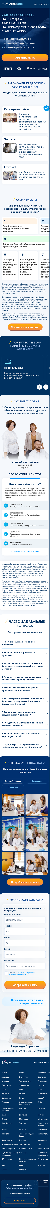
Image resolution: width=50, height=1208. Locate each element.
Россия (41, 1085)
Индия (4, 1073)
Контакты (23, 1170)
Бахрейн (41, 1098)
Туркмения (42, 1081)
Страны (22, 1140)
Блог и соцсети (8, 1148)
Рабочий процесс (13, 781)
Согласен (21, 973)
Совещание (13, 787)
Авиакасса (42, 1140)
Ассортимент (43, 1148)
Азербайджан (44, 1073)
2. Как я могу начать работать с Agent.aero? (18, 654)
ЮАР (4, 1089)
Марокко (23, 1108)
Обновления (7, 1159)
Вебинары (23, 1153)
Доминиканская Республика (26, 1103)
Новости (41, 1165)
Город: (7, 949)
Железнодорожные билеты (27, 1160)
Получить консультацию (25, 327)
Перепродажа (25, 1148)
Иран (40, 1089)
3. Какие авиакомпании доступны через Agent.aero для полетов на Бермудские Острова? (22, 666)
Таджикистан (25, 1081)
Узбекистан (24, 1085)
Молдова (5, 1081)
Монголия (23, 1119)
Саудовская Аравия (43, 1124)
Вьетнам (23, 1115)
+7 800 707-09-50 (41, 4)
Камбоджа (6, 1085)
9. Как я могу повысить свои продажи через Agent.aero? (21, 735)
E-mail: (7, 937)
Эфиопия (5, 1094)
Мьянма (22, 1129)
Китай (21, 1073)
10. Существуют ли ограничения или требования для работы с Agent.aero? (22, 746)
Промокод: (9, 960)
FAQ (21, 1165)
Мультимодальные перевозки (10, 1154)
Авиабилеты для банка (26, 1135)
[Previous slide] (39, 387)
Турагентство (25, 1144)
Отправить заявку (25, 57)
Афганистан (43, 1119)
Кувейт (4, 1119)
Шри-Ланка (7, 1123)
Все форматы (7, 1140)
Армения (5, 1077)
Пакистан (6, 1134)
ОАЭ (21, 1089)
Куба (40, 1102)
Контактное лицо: (12, 914)
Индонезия (42, 1094)
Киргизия (42, 1077)
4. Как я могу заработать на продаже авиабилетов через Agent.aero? (21, 678)
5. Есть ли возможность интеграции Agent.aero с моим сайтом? (20, 689)
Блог (4, 1165)
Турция (22, 1123)
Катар (21, 1098)
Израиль (41, 1108)
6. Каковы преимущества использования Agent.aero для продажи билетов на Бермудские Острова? (23, 701)
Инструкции (43, 1159)
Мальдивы (42, 1129)
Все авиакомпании (10, 1144)
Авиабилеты (43, 1134)
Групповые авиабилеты (43, 1154)
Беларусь (23, 1077)
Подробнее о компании (25, 882)
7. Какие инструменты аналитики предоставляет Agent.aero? (19, 713)
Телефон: (8, 926)
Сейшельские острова (7, 1109)
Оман (4, 1115)
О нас (4, 1170)
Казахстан (6, 1098)
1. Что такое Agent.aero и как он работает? (19, 643)
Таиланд (5, 1102)
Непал (4, 1129)
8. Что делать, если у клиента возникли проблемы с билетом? (22, 724)
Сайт (40, 1144)
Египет (22, 1094)
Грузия (41, 1115)
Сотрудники (37, 781)
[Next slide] (45, 387)
